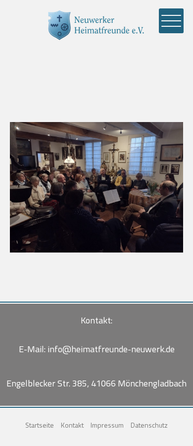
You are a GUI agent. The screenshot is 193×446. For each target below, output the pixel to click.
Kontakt (72, 425)
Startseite (39, 425)
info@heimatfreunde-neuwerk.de (111, 349)
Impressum (107, 425)
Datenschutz (149, 425)
